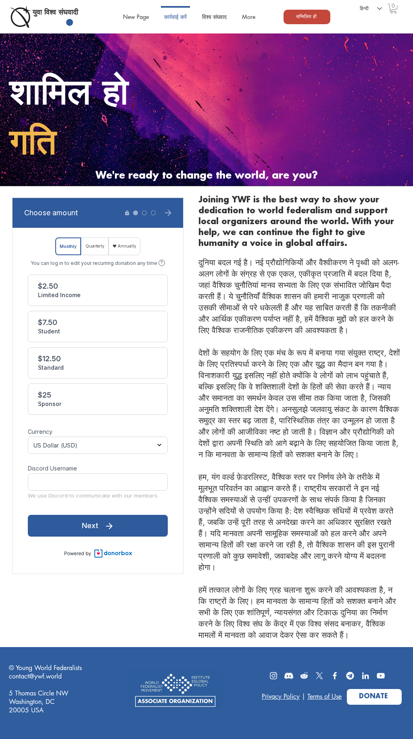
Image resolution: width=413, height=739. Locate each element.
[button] (393, 8)
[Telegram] (350, 676)
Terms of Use (324, 696)
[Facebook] (335, 676)
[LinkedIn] (365, 676)
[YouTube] (381, 676)
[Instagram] (273, 676)
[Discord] (289, 676)
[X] (319, 676)
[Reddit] (304, 676)
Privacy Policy (281, 696)
